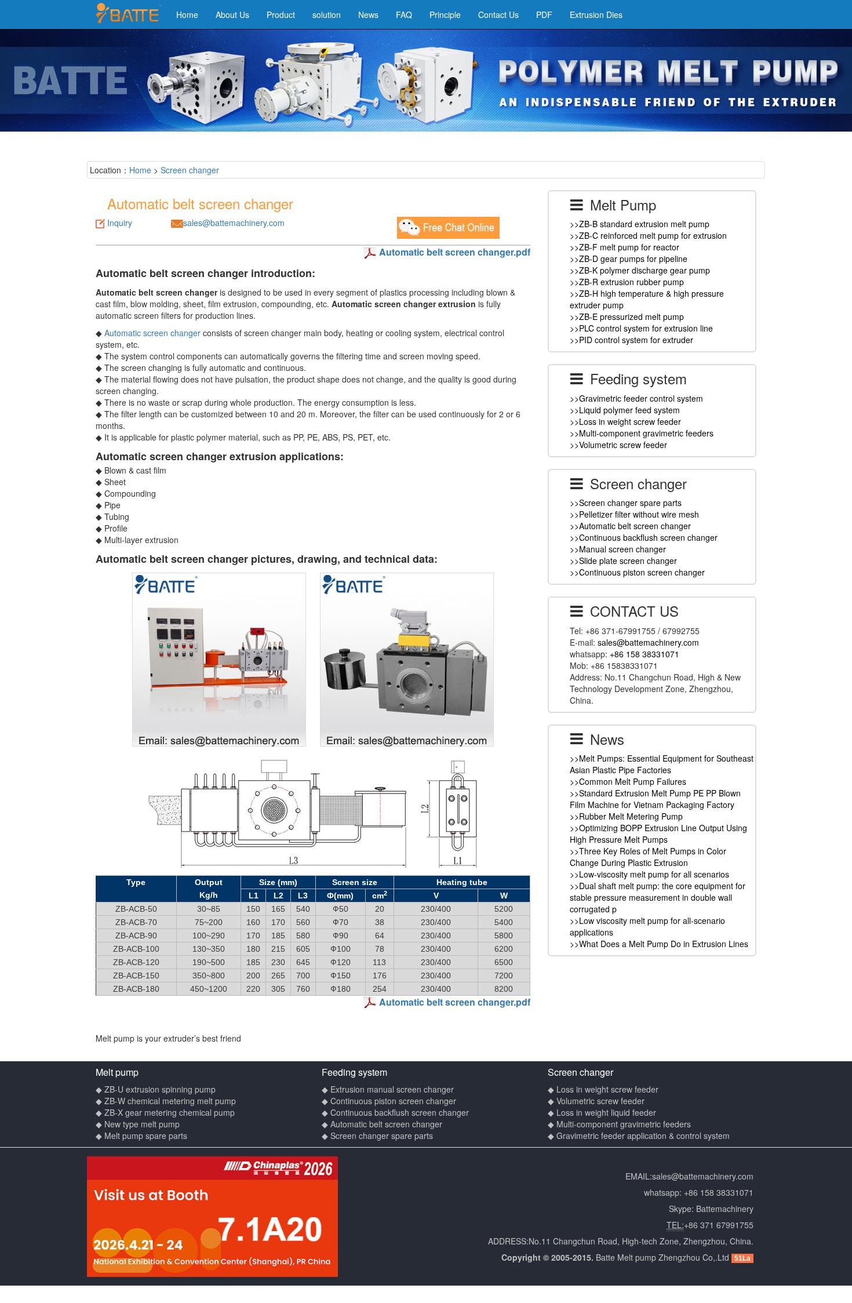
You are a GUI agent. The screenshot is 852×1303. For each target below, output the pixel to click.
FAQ (404, 14)
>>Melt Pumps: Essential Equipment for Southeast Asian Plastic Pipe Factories (661, 764)
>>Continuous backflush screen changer (644, 537)
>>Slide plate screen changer (623, 560)
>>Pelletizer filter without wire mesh (634, 514)
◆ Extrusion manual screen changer (388, 1089)
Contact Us (498, 14)
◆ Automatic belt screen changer (382, 1124)
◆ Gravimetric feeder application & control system (639, 1135)
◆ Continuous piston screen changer (389, 1101)
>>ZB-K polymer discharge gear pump (640, 270)
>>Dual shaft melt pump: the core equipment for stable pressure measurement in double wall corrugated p (657, 897)
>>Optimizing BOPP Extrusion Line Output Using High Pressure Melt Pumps (658, 833)
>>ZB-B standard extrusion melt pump (639, 224)
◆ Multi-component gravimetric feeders (619, 1124)
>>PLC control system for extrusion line (641, 328)
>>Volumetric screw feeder (618, 444)
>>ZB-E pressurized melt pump (627, 316)
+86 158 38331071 (644, 654)
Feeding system (354, 1072)
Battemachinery (724, 1208)
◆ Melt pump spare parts (141, 1135)
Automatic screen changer (152, 333)
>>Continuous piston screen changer (637, 572)
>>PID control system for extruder (631, 339)
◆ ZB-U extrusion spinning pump (156, 1089)
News (368, 14)
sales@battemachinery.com (234, 222)
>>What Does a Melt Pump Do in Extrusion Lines (659, 943)
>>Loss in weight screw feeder (625, 421)
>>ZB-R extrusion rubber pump (627, 281)
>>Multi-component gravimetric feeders (641, 433)
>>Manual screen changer (618, 549)
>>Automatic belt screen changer (630, 526)
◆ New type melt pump (138, 1124)
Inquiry (119, 222)
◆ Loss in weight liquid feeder (602, 1112)
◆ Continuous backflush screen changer (395, 1112)
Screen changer (190, 170)
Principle (445, 14)
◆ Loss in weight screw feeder (603, 1089)
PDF (544, 14)
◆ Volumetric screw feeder (596, 1101)
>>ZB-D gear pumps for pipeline (628, 258)
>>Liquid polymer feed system (625, 410)
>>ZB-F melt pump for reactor (624, 247)
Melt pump (117, 1072)
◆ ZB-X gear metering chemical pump (165, 1112)
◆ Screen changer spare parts (377, 1135)
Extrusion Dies (596, 14)
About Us (232, 14)
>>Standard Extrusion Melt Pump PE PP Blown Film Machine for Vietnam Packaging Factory (655, 798)
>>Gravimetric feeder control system (636, 398)
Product (281, 14)
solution (326, 14)
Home (187, 14)
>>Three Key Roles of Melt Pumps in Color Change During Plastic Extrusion (648, 856)
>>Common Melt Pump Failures (628, 781)
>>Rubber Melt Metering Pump (626, 816)
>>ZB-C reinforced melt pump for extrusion (648, 235)
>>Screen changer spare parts (626, 502)
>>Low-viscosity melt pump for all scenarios (649, 874)
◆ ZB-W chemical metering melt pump (166, 1101)
